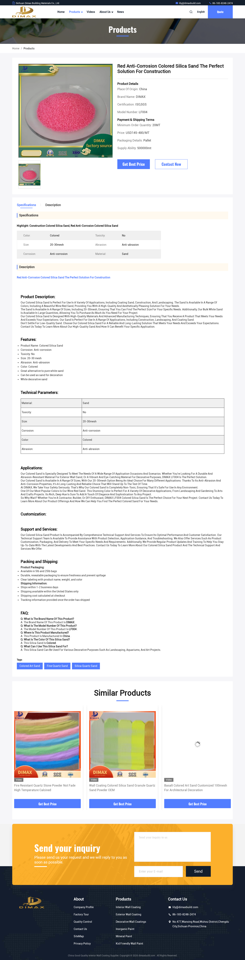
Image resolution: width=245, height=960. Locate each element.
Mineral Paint (124, 936)
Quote (220, 12)
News (120, 11)
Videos (91, 11)
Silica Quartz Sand (86, 665)
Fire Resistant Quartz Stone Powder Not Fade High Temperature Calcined (44, 788)
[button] (19, 753)
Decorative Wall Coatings (131, 921)
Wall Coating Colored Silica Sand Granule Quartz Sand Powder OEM (122, 788)
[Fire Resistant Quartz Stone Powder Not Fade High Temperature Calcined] (47, 744)
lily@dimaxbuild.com (190, 3)
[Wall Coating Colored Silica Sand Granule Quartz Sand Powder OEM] (122, 744)
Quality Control (83, 921)
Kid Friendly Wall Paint (129, 943)
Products (75, 11)
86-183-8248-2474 (222, 3)
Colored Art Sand (30, 665)
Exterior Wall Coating (128, 914)
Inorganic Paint (125, 929)
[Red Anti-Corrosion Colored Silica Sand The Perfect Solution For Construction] (66, 111)
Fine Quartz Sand (57, 665)
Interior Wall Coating (128, 907)
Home (61, 11)
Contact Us (80, 929)
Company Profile (84, 907)
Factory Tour (81, 914)
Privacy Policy (82, 943)
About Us (105, 11)
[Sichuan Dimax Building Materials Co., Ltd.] (24, 11)
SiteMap (79, 936)
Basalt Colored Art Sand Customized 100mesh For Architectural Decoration (195, 788)
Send (198, 871)
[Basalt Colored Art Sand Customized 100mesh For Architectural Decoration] (197, 744)
